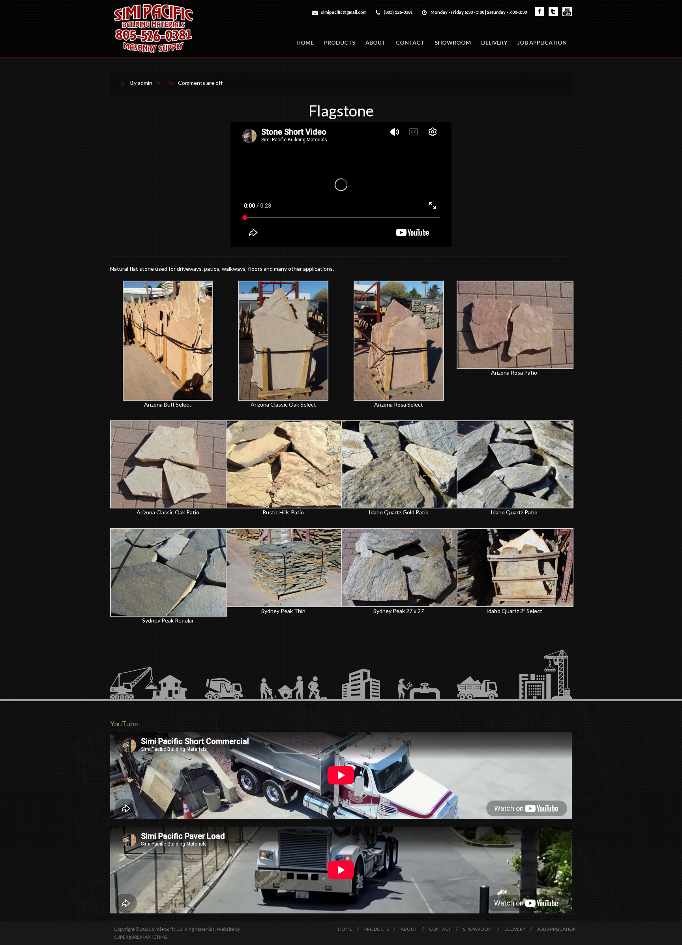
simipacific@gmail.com (344, 12)
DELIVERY (494, 42)
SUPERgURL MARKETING (140, 937)
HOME (305, 42)
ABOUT (375, 42)
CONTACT (410, 42)
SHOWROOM (453, 42)
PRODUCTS (339, 42)
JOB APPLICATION (542, 42)
